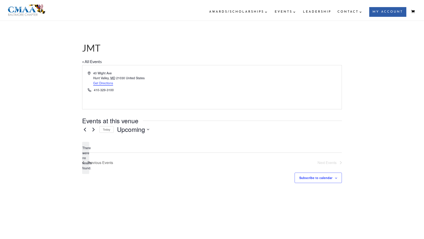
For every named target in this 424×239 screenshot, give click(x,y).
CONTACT (348, 11)
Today (106, 129)
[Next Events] (93, 129)
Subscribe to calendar (315, 177)
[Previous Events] (84, 129)
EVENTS (283, 11)
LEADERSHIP (317, 11)
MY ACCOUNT (388, 11)
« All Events (92, 61)
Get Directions (103, 83)
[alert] (85, 158)
